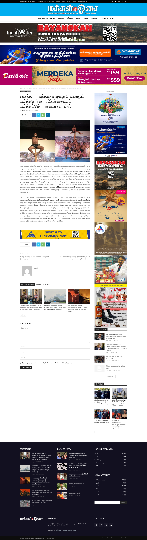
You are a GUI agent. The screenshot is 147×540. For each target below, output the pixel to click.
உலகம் (68, 1)
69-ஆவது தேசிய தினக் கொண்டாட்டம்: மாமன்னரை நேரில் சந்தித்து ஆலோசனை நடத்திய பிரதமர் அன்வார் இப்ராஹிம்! (31, 307)
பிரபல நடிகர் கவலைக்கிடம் (76, 483)
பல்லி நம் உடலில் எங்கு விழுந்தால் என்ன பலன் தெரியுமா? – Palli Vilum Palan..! (78, 465)
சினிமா (63, 1)
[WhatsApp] (43, 115)
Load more (110, 376)
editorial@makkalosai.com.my (66, 530)
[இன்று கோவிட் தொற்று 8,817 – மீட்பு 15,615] (99, 359)
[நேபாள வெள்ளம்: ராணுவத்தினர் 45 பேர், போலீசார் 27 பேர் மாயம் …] (25, 503)
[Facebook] (115, 1)
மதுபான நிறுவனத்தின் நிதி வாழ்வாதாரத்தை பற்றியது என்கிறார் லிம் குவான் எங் (116, 336)
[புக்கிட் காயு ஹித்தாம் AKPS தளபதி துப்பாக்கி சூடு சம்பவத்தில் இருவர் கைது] (102, 393)
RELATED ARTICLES (27, 284)
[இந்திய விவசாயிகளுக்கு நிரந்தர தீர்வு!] (99, 368)
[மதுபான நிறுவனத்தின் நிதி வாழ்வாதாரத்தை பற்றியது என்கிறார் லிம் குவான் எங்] (99, 336)
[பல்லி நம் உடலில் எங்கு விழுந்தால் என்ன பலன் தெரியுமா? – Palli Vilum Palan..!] (62, 466)
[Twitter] (122, 1)
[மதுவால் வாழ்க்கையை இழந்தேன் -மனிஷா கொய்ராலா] (62, 476)
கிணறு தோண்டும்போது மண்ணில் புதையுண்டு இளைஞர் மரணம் (34, 258)
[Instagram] (118, 1)
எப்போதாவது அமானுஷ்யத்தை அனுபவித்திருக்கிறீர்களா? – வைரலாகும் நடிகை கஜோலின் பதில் (119, 424)
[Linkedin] (48, 115)
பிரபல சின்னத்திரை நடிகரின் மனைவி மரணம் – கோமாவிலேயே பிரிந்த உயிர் (78, 455)
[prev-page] (21, 315)
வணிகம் (74, 1)
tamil (23, 110)
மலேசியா (51, 1)
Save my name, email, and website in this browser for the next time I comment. (48, 363)
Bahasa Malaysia (43, 1)
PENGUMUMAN (82, 1)
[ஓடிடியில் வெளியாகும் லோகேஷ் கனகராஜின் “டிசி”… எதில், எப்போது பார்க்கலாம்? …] (25, 492)
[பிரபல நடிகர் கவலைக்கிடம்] (62, 486)
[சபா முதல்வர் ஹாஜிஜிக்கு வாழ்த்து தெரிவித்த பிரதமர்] (102, 414)
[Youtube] (125, 1)
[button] (112, 1)
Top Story (28, 88)
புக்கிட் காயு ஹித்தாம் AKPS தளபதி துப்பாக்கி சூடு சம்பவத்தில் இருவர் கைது (102, 401)
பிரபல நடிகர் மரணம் (74, 493)
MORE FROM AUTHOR (43, 284)
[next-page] (24, 315)
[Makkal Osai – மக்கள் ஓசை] (73, 9)
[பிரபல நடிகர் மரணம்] (62, 495)
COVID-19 (114, 397)
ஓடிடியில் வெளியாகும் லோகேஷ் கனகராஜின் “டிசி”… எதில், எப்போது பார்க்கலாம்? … (42, 492)
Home (22, 88)
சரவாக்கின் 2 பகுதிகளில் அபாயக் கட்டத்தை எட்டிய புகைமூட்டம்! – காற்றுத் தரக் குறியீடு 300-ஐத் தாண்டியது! (55, 307)
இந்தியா (58, 1)
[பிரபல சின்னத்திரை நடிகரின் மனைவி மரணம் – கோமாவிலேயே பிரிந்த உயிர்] (62, 455)
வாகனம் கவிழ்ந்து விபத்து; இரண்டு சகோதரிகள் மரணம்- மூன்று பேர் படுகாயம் (75, 258)
